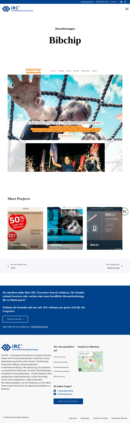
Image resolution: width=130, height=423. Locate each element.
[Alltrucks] (65, 228)
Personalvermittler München (19, 417)
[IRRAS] (104, 228)
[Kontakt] (124, 211)
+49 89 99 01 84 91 (39, 327)
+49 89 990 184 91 (102, 2)
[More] (90, 361)
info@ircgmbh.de (87, 2)
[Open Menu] (127, 9)
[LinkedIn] (121, 2)
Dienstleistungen (65, 28)
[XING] (125, 2)
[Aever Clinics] (25, 228)
